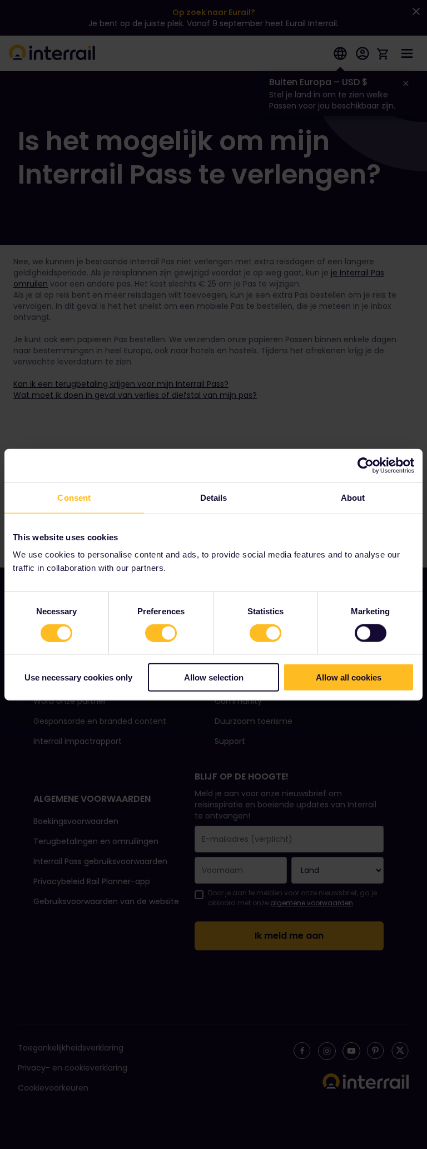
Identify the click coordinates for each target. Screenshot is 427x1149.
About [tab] (353, 497)
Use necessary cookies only (78, 677)
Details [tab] (213, 497)
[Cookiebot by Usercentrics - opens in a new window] (365, 465)
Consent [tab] (74, 497)
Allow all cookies (348, 677)
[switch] (161, 633)
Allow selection (214, 677)
